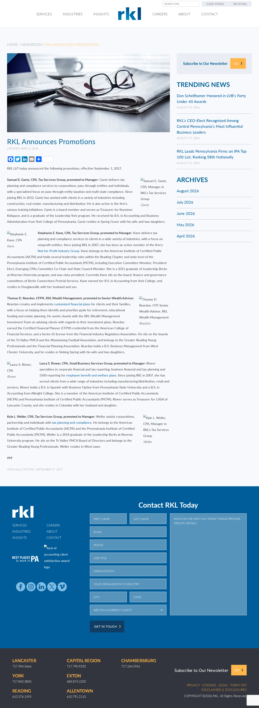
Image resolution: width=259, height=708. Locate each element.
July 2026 (185, 202)
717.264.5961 (130, 666)
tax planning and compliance (72, 422)
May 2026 (185, 224)
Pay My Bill (240, 4)
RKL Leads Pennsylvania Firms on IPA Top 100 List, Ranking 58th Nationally (211, 154)
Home (12, 44)
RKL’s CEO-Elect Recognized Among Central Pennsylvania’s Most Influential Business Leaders (210, 126)
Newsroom (31, 44)
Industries (21, 531)
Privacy (193, 685)
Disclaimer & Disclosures (224, 689)
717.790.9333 (76, 666)
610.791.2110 (76, 696)
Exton (74, 676)
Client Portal (215, 4)
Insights (19, 537)
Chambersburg (138, 660)
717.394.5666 (21, 666)
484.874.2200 (76, 681)
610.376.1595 (21, 696)
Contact (54, 537)
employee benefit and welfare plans (91, 375)
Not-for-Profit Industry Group (58, 251)
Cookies (209, 685)
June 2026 (186, 213)
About (52, 531)
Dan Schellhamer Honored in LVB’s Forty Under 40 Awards (211, 98)
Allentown (80, 691)
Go (236, 63)
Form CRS (238, 685)
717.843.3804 (21, 681)
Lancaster (24, 660)
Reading (21, 691)
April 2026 (186, 236)
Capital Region (83, 660)
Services (19, 525)
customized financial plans (72, 304)
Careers (53, 525)
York (18, 676)
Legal (223, 685)
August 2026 (188, 191)
